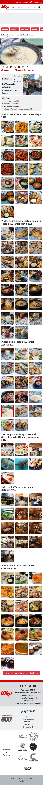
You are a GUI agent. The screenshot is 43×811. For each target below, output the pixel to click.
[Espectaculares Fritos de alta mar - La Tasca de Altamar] (7, 262)
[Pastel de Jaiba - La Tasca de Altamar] (21, 290)
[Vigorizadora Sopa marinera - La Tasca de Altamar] (21, 304)
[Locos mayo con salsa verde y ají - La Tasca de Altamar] (21, 354)
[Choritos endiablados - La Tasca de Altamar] (36, 276)
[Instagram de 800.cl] (26, 686)
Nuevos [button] (5, 29)
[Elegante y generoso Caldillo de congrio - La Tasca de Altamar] (36, 290)
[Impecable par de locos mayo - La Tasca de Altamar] (7, 578)
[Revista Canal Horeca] (22, 736)
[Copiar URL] (26, 67)
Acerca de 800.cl (28, 690)
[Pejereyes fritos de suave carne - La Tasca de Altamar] (36, 634)
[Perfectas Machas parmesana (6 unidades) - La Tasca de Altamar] (21, 169)
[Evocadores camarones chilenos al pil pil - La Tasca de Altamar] (7, 620)
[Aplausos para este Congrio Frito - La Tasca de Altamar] (7, 634)
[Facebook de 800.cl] (21, 686)
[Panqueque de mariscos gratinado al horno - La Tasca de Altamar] (7, 649)
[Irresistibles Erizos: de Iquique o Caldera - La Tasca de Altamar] (7, 127)
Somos (18, 2)
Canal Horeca (28, 724)
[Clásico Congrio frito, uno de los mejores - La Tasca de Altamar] (7, 425)
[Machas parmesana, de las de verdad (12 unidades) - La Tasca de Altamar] (21, 247)
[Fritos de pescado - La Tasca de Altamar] (36, 368)
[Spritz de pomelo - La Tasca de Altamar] (36, 318)
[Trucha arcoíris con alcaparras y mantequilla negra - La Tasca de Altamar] (21, 411)
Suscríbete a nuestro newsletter (28, 703)
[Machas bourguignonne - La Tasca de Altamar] (7, 368)
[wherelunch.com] (28, 768)
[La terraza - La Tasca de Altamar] (21, 499)
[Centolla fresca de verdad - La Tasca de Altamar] (21, 141)
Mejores (14, 29)
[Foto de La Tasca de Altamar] (21, 578)
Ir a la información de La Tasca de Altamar (21, 673)
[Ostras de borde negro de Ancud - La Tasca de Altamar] (7, 247)
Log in (21, 781)
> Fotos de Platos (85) (10, 104)
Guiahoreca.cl (28, 719)
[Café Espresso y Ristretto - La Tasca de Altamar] (7, 663)
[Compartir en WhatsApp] (22, 67)
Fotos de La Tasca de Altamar (24, 35)
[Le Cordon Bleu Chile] (22, 747)
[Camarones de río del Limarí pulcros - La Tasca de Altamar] (36, 155)
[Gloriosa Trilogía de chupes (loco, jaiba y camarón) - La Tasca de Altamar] (36, 183)
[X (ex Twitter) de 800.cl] (30, 686)
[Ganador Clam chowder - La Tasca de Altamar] (36, 397)
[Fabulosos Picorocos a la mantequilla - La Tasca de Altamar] (36, 606)
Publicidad (25, 2)
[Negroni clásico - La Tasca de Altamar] (7, 332)
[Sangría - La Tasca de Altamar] (21, 318)
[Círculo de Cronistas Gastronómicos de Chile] (33, 736)
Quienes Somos (28, 695)
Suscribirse (37, 2)
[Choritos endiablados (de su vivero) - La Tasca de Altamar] (7, 382)
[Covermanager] (33, 757)
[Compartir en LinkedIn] (18, 67)
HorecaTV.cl (28, 727)
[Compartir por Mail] (6, 67)
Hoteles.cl (28, 722)
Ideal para (24, 29)
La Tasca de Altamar (7, 35)
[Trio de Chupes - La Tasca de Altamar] (36, 649)
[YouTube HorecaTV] (34, 686)
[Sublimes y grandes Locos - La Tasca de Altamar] (36, 127)
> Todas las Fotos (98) (11, 101)
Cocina (34, 29)
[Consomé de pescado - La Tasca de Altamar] (21, 649)
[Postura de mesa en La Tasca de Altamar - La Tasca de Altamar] (7, 233)
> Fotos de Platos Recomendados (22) (17, 109)
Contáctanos (28, 701)
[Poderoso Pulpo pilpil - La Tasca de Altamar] (36, 382)
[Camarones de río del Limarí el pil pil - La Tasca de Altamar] (7, 155)
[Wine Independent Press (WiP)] (33, 747)
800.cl (28, 716)
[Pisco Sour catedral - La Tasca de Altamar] (7, 318)
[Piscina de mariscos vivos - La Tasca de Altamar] (7, 514)
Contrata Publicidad (28, 698)
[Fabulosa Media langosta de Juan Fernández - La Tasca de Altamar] (36, 464)
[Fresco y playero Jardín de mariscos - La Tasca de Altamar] (21, 592)
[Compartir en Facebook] (10, 67)
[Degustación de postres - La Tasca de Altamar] (21, 332)
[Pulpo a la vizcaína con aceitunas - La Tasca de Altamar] (7, 290)
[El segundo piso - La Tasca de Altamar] (36, 528)
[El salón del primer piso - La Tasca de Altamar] (21, 514)
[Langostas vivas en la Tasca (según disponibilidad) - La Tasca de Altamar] (36, 449)
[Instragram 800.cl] (31, 2)
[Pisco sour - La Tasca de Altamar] (7, 354)
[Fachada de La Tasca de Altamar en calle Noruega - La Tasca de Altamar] (7, 499)
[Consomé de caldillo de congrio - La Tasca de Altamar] (21, 276)
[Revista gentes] (22, 757)
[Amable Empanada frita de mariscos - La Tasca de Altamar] (21, 233)
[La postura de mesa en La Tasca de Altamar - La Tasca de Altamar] (7, 449)
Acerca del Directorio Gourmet (28, 693)
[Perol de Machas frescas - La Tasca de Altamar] (7, 183)
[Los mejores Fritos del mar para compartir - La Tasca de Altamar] (21, 197)
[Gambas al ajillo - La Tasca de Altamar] (36, 620)
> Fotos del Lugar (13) (10, 106)
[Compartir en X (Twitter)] (14, 67)
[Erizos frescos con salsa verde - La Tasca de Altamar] (36, 578)
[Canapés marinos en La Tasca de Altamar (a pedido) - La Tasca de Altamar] (21, 449)
